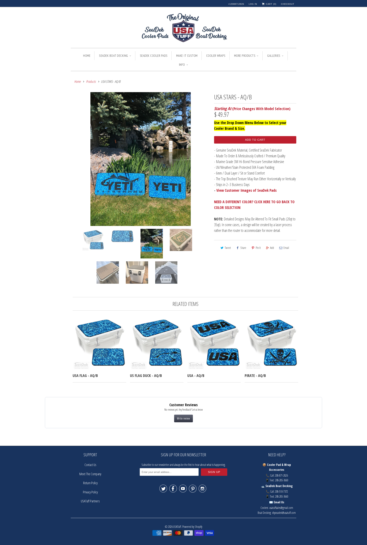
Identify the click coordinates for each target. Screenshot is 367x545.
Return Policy (90, 483)
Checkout (287, 4)
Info (182, 65)
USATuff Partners (90, 501)
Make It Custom (187, 56)
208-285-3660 (281, 480)
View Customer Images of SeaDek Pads (246, 190)
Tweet (228, 248)
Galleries (273, 56)
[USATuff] (183, 28)
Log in (253, 4)
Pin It (258, 248)
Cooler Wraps (216, 56)
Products (91, 81)
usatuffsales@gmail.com (281, 508)
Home (86, 56)
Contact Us (90, 464)
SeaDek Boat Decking (113, 56)
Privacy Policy (90, 492)
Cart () (270, 4)
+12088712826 (236, 4)
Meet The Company (90, 474)
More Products (245, 56)
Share (243, 248)
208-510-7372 (281, 491)
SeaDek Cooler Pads (154, 56)
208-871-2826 (281, 475)
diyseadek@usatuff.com (284, 513)
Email (286, 248)
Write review (183, 418)
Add (272, 248)
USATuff (177, 526)
